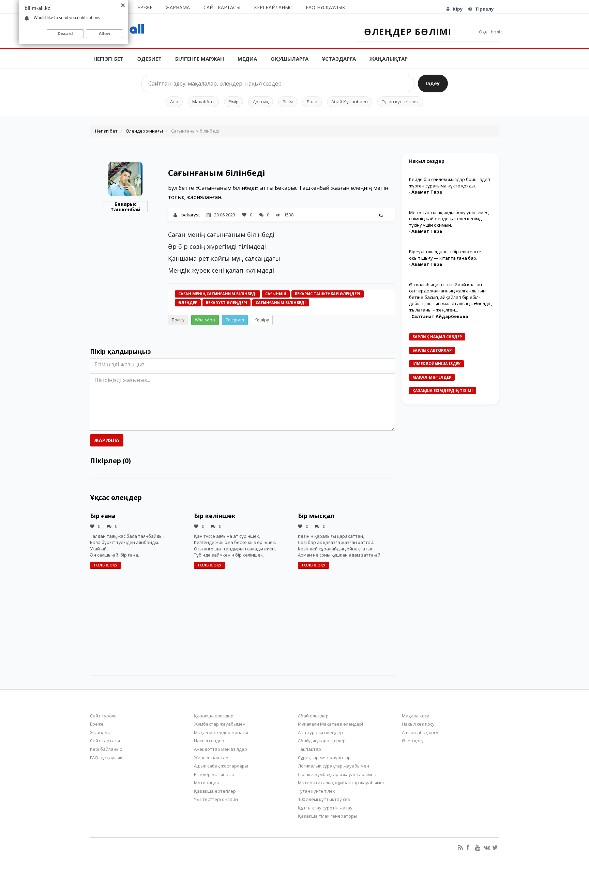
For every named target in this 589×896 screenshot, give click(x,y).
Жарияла (106, 440)
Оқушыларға (289, 58)
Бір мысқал (316, 516)
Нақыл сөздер (209, 741)
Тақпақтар (309, 749)
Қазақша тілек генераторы (327, 816)
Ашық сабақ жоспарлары (221, 766)
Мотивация (206, 782)
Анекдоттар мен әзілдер (220, 749)
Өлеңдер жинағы (144, 131)
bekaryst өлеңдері (226, 302)
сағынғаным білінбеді (281, 302)
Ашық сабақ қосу (420, 732)
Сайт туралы (104, 716)
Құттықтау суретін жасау (325, 808)
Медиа (247, 58)
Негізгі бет (108, 58)
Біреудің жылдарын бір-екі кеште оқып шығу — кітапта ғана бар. (445, 254)
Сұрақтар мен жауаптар (324, 758)
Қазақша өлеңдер (213, 716)
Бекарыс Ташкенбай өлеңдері (327, 293)
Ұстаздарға (339, 58)
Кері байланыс (273, 7)
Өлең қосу (413, 741)
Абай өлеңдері (314, 716)
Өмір (233, 101)
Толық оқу (105, 564)
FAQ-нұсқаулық (325, 7)
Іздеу (433, 83)
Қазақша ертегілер (215, 791)
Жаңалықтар (388, 58)
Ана (174, 101)
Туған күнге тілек (400, 101)
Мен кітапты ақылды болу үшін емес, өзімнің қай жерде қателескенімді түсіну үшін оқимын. (449, 218)
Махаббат (203, 101)
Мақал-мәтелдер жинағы (221, 732)
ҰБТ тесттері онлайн (216, 799)
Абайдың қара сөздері (322, 741)
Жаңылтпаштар (211, 758)
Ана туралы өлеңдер (320, 732)
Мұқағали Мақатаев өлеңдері (330, 724)
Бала (312, 101)
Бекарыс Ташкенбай (125, 206)
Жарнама (178, 7)
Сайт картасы (221, 7)
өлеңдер (187, 302)
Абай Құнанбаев (349, 101)
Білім (288, 101)
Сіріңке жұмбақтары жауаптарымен (337, 774)
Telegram (235, 320)
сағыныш (275, 293)
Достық (261, 101)
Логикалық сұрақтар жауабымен (333, 766)
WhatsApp (205, 320)
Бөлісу (178, 320)
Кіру (458, 9)
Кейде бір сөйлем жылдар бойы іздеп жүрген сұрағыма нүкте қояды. (449, 182)
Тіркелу (484, 9)
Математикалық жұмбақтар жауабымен (342, 782)
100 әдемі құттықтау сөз (324, 799)
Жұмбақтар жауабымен (219, 724)
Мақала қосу (415, 716)
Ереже (144, 7)
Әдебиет (149, 58)
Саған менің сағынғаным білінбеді (217, 293)
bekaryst (190, 215)
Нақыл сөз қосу (418, 724)
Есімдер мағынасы (214, 774)
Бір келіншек (215, 516)
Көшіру (262, 320)
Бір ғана (103, 516)
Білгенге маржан (199, 58)
